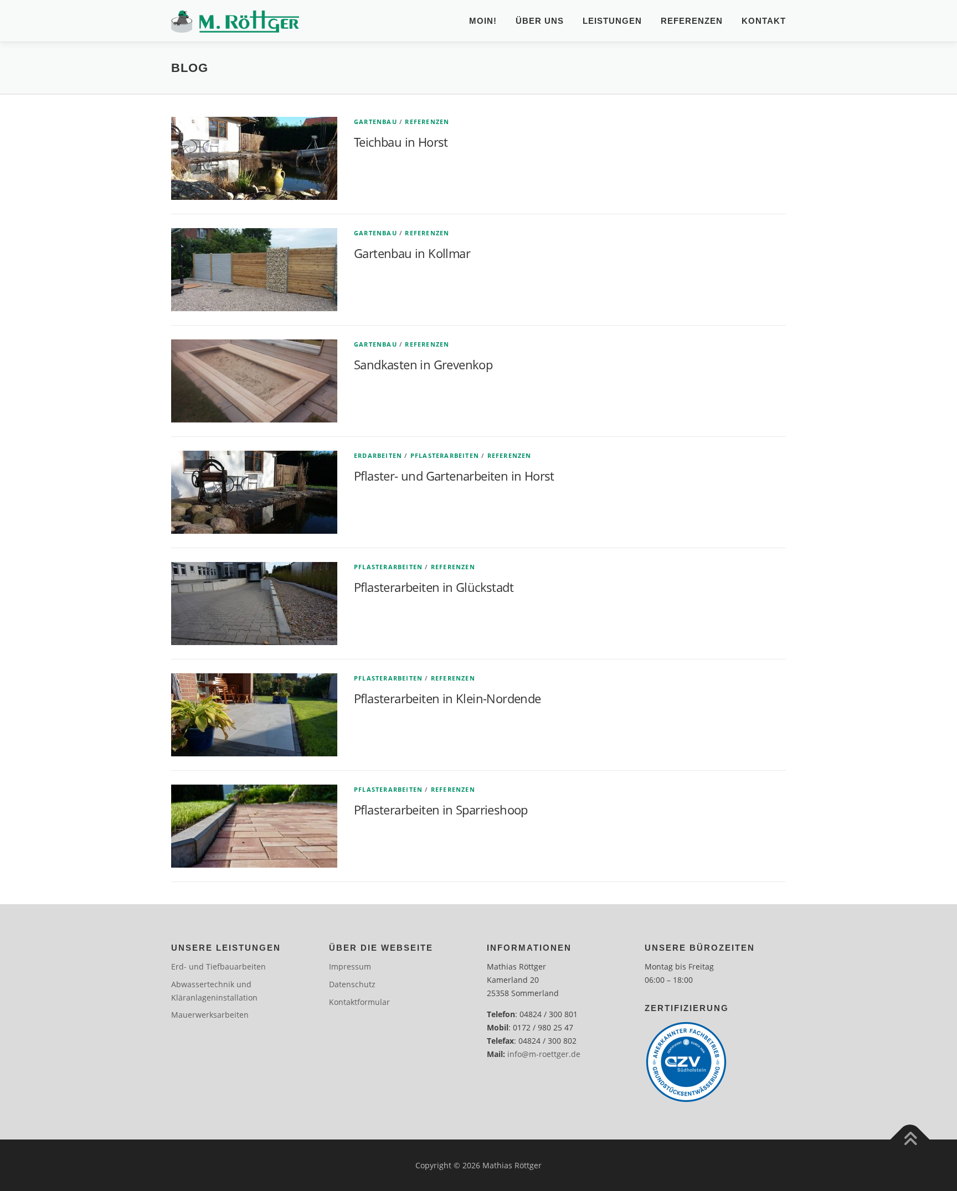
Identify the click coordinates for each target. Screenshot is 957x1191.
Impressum (350, 966)
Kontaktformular (359, 1002)
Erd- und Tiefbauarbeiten (218, 966)
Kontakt (764, 20)
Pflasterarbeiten (444, 455)
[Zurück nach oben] (910, 1139)
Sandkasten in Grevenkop (423, 364)
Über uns (540, 20)
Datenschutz (352, 984)
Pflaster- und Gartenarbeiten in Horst (454, 475)
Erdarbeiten (378, 455)
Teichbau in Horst (401, 141)
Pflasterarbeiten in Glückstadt (433, 587)
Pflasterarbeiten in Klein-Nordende (447, 698)
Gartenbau (375, 121)
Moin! (483, 20)
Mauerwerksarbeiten (210, 1014)
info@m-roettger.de (543, 1054)
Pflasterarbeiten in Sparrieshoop (441, 809)
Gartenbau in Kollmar (412, 253)
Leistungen (612, 20)
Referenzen (692, 20)
